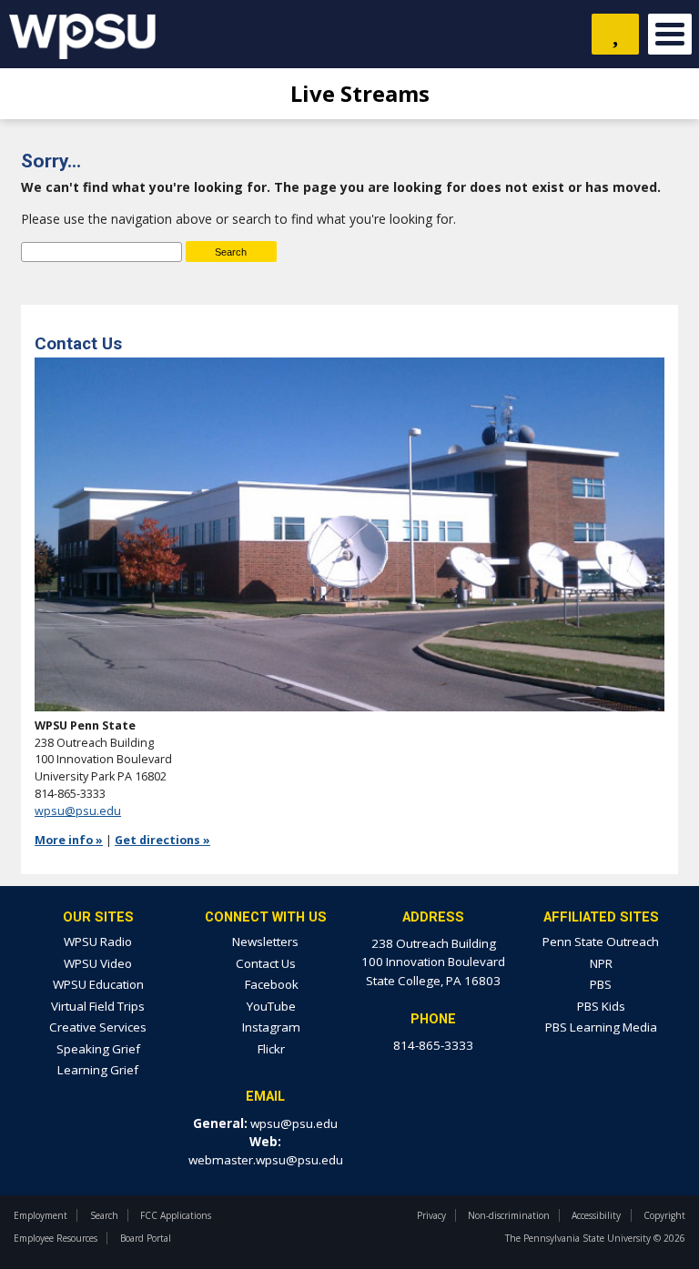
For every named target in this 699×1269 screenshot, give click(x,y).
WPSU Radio (98, 941)
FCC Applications (175, 1215)
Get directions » (162, 840)
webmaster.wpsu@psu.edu (265, 1160)
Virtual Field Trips (98, 1006)
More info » (69, 840)
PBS (601, 984)
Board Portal (145, 1238)
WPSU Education (98, 984)
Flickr (270, 1049)
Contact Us (266, 963)
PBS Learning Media (601, 1027)
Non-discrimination (509, 1215)
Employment (40, 1215)
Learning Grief (97, 1070)
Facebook (270, 984)
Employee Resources (55, 1238)
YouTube (270, 1006)
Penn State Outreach (600, 941)
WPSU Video (98, 963)
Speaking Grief (98, 1049)
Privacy (431, 1215)
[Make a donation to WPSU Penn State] (615, 34)
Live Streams (357, 93)
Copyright (664, 1215)
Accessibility (596, 1215)
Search (104, 1215)
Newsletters (265, 941)
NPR (601, 963)
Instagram (269, 1027)
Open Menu (670, 34)
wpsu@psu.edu (78, 811)
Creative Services (98, 1027)
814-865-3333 (433, 1045)
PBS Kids (601, 1006)
